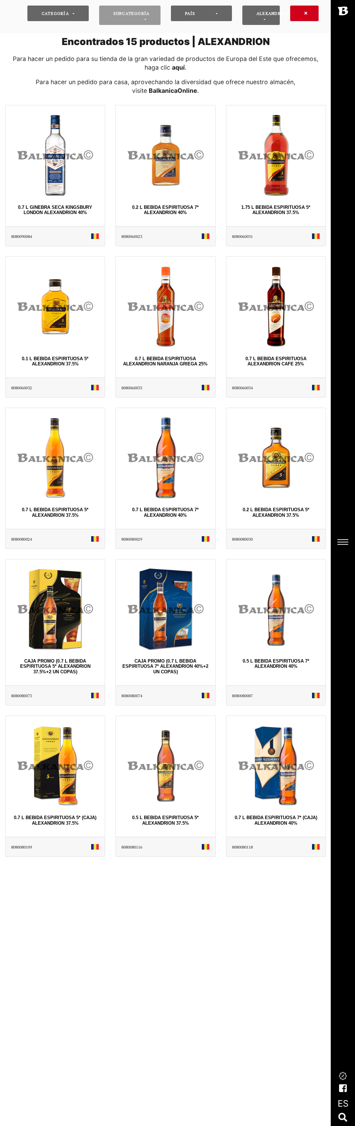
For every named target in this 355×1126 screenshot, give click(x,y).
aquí (178, 67)
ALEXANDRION (268, 13)
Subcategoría (131, 13)
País (190, 13)
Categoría (55, 13)
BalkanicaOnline (173, 90)
